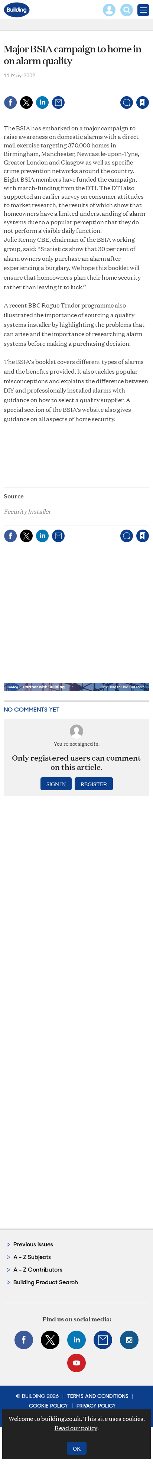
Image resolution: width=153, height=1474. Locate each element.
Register (94, 784)
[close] (148, 87)
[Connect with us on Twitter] (50, 1340)
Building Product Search (45, 1282)
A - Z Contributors (37, 1269)
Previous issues (33, 1244)
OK (77, 1448)
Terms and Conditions (97, 1396)
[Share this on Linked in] (42, 102)
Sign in (49, 87)
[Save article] (142, 102)
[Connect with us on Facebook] (23, 1340)
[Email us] (103, 1340)
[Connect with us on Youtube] (76, 1363)
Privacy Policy (96, 1405)
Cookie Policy (48, 1405)
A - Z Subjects (32, 1257)
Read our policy (76, 1427)
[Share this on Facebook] (10, 102)
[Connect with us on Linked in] (76, 1340)
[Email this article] (58, 102)
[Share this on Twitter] (26, 102)
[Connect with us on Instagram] (129, 1340)
